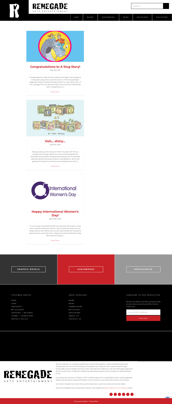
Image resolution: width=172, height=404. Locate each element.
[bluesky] (119, 394)
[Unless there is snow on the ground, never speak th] (107, 343)
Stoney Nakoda (121, 388)
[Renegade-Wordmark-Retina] (50, 4)
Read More (55, 92)
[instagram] (115, 394)
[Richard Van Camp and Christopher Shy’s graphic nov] (64, 351)
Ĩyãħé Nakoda (109, 388)
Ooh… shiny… (55, 141)
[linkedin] (127, 394)
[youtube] (123, 394)
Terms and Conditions (81, 401)
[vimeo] (132, 394)
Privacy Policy (93, 401)
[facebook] (111, 394)
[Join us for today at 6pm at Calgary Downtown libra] (21, 340)
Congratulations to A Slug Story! (55, 67)
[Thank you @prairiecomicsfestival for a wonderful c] (150, 346)
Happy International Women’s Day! (55, 213)
